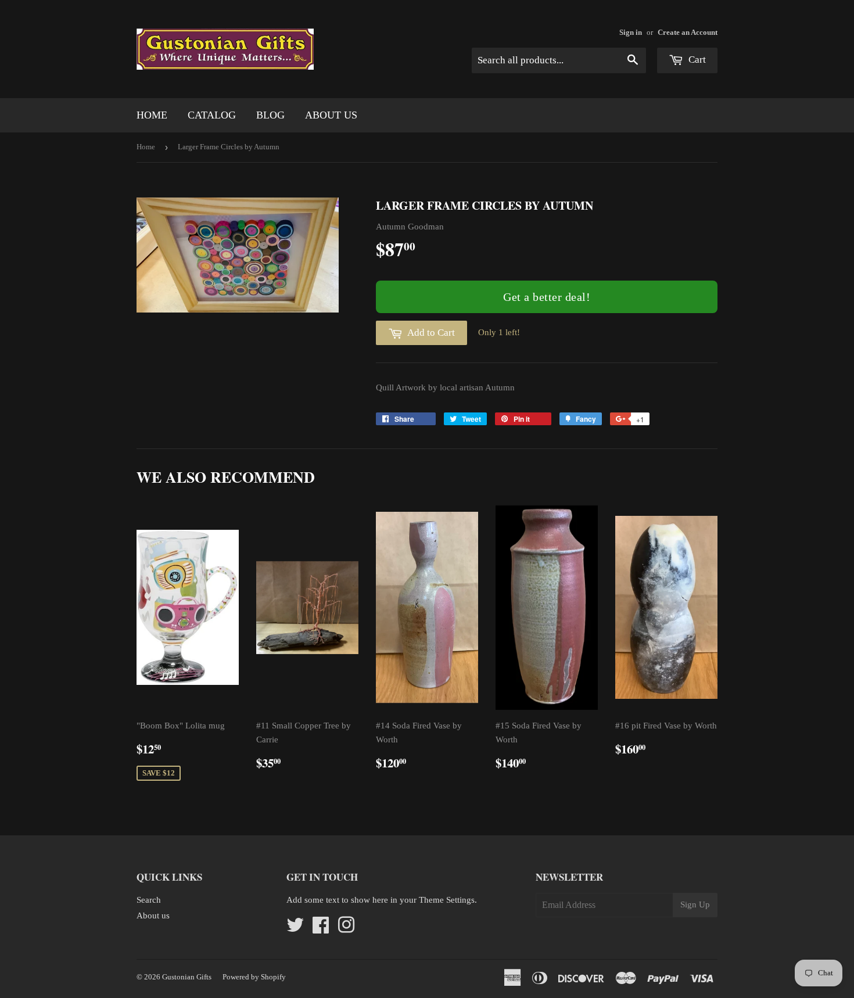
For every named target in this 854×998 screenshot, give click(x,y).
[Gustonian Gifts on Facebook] (320, 929)
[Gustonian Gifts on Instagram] (346, 929)
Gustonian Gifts (186, 976)
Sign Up (695, 904)
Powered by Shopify (254, 976)
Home (152, 115)
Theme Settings (447, 899)
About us (331, 115)
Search (149, 899)
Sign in (630, 32)
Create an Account (687, 32)
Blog (270, 115)
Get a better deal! (546, 296)
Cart (696, 59)
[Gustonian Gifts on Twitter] (295, 929)
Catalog (212, 115)
